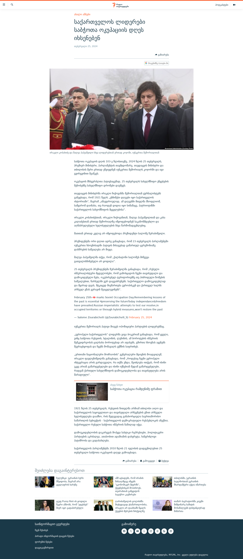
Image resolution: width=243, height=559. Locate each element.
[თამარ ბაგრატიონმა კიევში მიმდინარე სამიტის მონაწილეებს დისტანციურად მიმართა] (162, 505)
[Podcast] (171, 531)
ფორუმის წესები (43, 542)
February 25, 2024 (140, 317)
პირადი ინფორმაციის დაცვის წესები (54, 536)
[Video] (234, 5)
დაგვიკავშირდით (44, 547)
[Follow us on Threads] (157, 531)
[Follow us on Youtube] (137, 531)
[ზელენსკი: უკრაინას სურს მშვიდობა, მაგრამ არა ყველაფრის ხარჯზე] (44, 481)
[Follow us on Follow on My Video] (144, 531)
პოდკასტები (221, 5)
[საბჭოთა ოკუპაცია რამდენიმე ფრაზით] (92, 392)
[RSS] (164, 531)
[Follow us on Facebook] (124, 531)
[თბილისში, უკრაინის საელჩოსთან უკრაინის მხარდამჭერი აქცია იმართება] (162, 481)
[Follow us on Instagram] (151, 531)
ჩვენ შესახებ (41, 530)
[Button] (162, 55)
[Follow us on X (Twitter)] (130, 531)
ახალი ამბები (82, 14)
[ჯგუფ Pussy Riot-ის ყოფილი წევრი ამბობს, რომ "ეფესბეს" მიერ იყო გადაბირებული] (44, 505)
